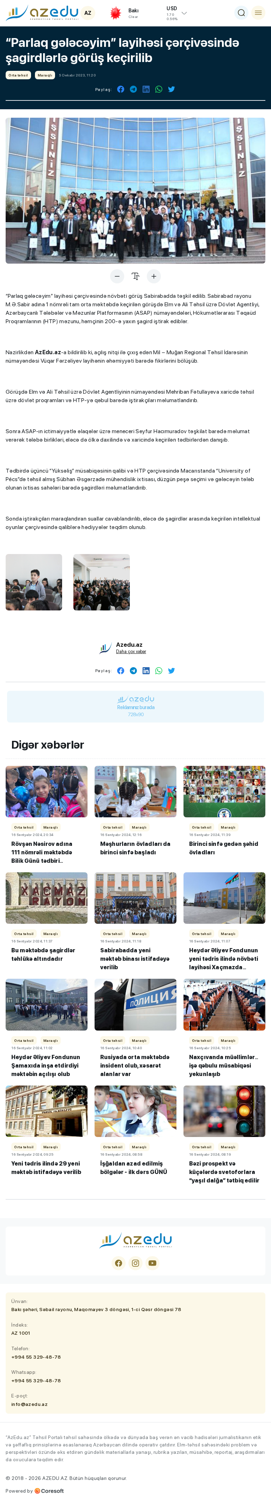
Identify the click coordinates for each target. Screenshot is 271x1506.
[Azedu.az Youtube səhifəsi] (152, 1263)
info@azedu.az (29, 1404)
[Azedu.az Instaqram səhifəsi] (135, 1263)
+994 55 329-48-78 (36, 1357)
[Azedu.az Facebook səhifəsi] (119, 1263)
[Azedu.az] (42, 12)
